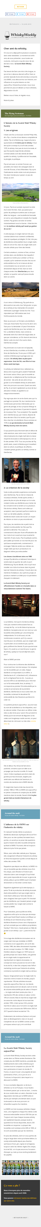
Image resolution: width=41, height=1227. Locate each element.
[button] (10, 14)
